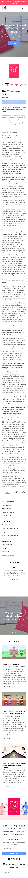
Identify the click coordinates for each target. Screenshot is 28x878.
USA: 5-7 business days (8, 525)
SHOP (5, 826)
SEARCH (6, 834)
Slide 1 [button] (12, 590)
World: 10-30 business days (10, 535)
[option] (7, 85)
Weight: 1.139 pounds (8, 512)
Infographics (5, 551)
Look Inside (13, 43)
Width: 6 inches (6, 505)
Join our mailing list (14, 839)
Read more (7, 686)
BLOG (10, 826)
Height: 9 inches (6, 508)
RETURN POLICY (20, 832)
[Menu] (25, 8)
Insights (4, 548)
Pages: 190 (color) (7, 515)
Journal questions (7, 544)
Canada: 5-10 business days (10, 528)
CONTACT (22, 826)
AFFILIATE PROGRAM (14, 829)
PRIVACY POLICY (8, 832)
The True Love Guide (14, 873)
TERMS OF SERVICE (17, 834)
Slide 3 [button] (15, 590)
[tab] (12, 590)
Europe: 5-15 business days (9, 532)
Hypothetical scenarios (8, 555)
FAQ (15, 826)
